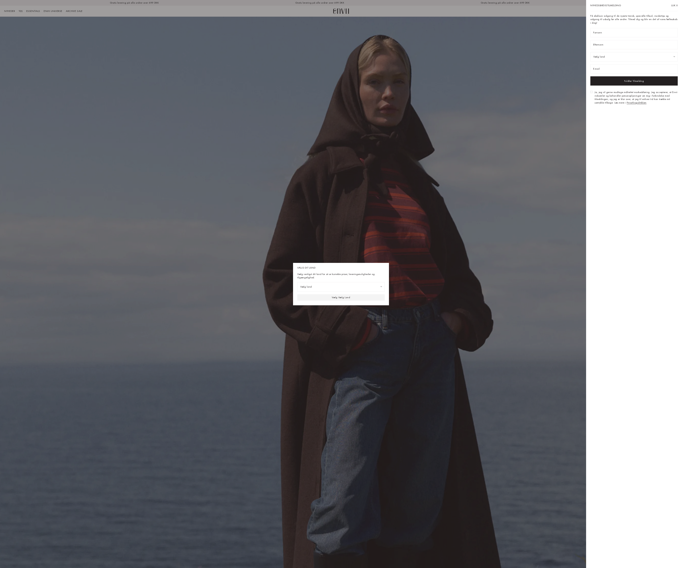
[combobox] (341, 286)
